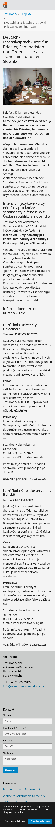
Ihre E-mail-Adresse (14, 728)
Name (7, 715)
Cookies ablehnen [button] (15, 821)
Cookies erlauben (40, 821)
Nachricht (9, 753)
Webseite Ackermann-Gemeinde (24, 796)
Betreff (7, 740)
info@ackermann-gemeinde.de (23, 686)
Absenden (10, 770)
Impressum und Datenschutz (22, 789)
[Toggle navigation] (50, 5)
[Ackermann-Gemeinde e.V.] (5, 5)
